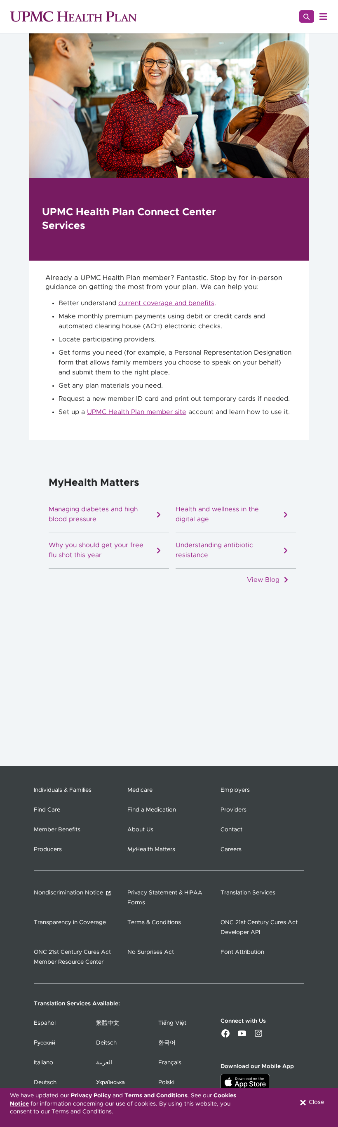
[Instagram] (258, 1036)
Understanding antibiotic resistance (214, 551)
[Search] (306, 16)
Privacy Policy (91, 1096)
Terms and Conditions (156, 1096)
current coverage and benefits (166, 303)
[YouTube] (242, 1036)
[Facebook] (225, 1036)
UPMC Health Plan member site (136, 412)
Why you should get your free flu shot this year (96, 551)
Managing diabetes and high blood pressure (93, 515)
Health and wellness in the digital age (217, 515)
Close (315, 1102)
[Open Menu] (323, 16)
